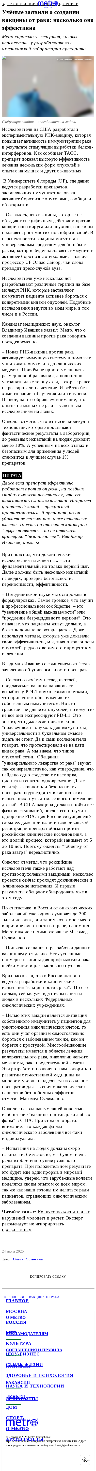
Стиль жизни (24, 1364)
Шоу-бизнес (23, 1354)
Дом (11, 1407)
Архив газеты (25, 1439)
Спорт (14, 1417)
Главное (17, 1300)
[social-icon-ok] (36, 1460)
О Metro (17, 1428)
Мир (11, 1332)
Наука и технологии (35, 1386)
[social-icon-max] (49, 1460)
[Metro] (48, 4)
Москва (16, 1311)
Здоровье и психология (39, 1375)
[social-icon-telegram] (24, 1460)
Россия (16, 1322)
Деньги (16, 1396)
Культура (19, 1343)
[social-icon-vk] (11, 1460)
